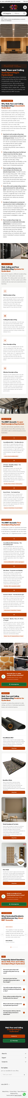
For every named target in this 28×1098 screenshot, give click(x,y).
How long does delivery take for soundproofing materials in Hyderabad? (12, 1012)
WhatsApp (15, 1040)
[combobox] (20, 13)
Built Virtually (18, 1095)
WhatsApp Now (15, 684)
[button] (3, 7)
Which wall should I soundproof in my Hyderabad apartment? (12, 1004)
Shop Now (14, 748)
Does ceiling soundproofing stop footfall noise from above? (12, 997)
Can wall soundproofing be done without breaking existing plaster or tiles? (12, 989)
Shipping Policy (14, 1093)
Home (2, 18)
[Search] (24, 13)
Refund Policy (5, 1091)
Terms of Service (22, 1091)
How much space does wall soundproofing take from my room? (11, 971)
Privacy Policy (13, 1091)
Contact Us (14, 1036)
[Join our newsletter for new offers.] (24, 1075)
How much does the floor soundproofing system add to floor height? (11, 980)
